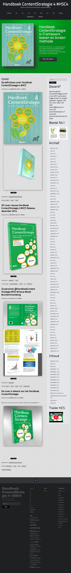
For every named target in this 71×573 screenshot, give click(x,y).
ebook (37, 537)
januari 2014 (53, 311)
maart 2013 (53, 337)
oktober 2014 (53, 289)
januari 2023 (53, 177)
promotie (33, 558)
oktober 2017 (53, 231)
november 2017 (54, 228)
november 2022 (54, 180)
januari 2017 (53, 252)
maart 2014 (53, 305)
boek (7, 200)
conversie (31, 537)
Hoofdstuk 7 (53, 385)
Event (51, 366)
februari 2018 (54, 225)
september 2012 (54, 351)
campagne (36, 520)
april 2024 (53, 161)
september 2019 (54, 201)
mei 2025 (52, 153)
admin (24, 89)
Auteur (61, 13)
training (52, 400)
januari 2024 (53, 169)
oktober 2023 (53, 175)
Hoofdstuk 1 (53, 369)
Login (45, 490)
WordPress (12, 500)
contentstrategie (36, 535)
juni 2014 (52, 297)
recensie (39, 558)
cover (12, 200)
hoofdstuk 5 (33, 548)
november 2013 (54, 316)
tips (40, 562)
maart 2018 (53, 223)
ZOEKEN (40, 16)
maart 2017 (53, 249)
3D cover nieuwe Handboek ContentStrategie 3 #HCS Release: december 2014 (18, 208)
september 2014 (54, 292)
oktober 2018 (53, 204)
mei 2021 (52, 185)
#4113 (31, 517)
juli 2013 (52, 327)
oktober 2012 (53, 348)
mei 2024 (52, 159)
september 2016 (54, 257)
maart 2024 (53, 164)
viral (36, 567)
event (36, 539)
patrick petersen (33, 551)
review (31, 560)
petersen (38, 551)
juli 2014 (52, 295)
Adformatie (8, 466)
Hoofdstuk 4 (53, 377)
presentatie (34, 555)
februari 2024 (54, 167)
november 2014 (54, 287)
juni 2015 (52, 276)
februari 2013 (53, 340)
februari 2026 (54, 148)
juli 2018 (52, 212)
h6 (30, 542)
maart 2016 (53, 263)
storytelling (36, 562)
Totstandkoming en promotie (15, 196)
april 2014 (53, 303)
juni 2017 (52, 241)
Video (51, 403)
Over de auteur (48, 59)
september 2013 (54, 321)
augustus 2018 (54, 209)
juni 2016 (52, 260)
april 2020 (53, 199)
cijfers (34, 522)
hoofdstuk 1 (36, 544)
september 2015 (54, 268)
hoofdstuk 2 (33, 546)
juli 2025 (52, 151)
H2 (16, 13)
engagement (32, 539)
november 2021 (54, 183)
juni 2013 (52, 329)
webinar (38, 567)
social (34, 560)
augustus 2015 (54, 271)
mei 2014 (52, 300)
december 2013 (54, 313)
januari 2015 (53, 281)
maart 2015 (53, 279)
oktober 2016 (53, 255)
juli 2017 (52, 239)
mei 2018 (52, 217)
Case (17, 280)
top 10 (31, 564)
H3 (22, 13)
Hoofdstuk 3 (53, 374)
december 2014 (54, 284)
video (32, 567)
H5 (35, 13)
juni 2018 (52, 215)
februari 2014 (53, 308)
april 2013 (53, 335)
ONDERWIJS (30, 16)
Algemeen (11, 280)
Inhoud (9, 13)
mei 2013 (52, 332)
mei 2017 (52, 244)
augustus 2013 (54, 324)
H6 (41, 13)
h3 (40, 539)
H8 (53, 13)
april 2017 (53, 247)
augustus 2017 (54, 236)
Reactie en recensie (55, 393)
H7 (47, 13)
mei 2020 (52, 196)
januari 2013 (53, 343)
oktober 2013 (53, 319)
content (33, 525)
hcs (21, 386)
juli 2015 (52, 273)
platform (31, 553)
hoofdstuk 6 (33, 549)
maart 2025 (53, 156)
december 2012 (54, 345)
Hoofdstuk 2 (53, 371)
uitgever (24, 466)
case (31, 522)
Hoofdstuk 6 (53, 382)
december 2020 (54, 191)
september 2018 (54, 207)
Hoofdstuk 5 (53, 379)
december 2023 (54, 172)
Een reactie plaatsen (6, 469)
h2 (39, 539)
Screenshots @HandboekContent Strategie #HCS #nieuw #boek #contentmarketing (18, 292)
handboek (33, 542)
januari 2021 (53, 188)
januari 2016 (53, 265)
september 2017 (54, 233)
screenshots (26, 386)
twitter (34, 564)
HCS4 (17, 200)
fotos (17, 386)
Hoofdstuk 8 (53, 387)
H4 (29, 13)
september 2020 (54, 193)
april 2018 (53, 220)
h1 (38, 539)
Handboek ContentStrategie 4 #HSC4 (35, 4)
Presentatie (53, 390)
